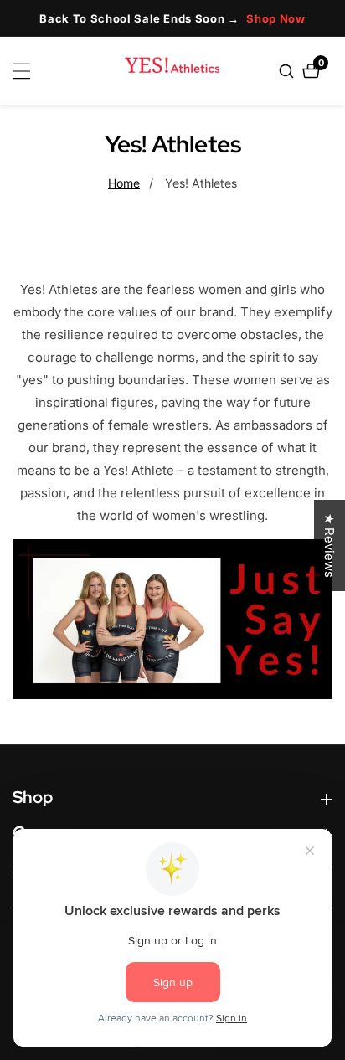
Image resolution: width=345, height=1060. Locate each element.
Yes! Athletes (201, 183)
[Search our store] (288, 71)
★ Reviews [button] (329, 545)
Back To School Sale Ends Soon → (172, 18)
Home (124, 183)
